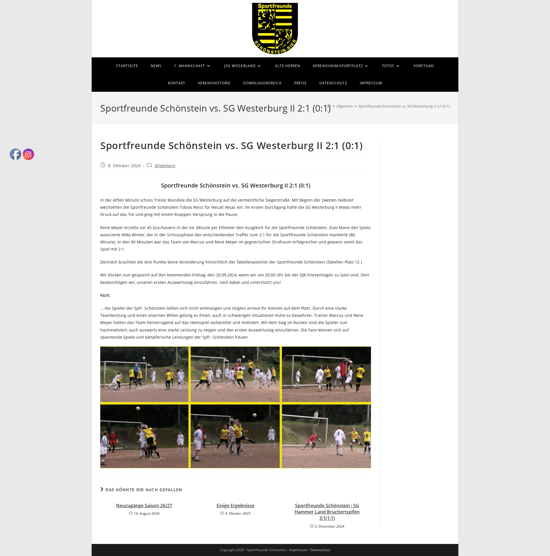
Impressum (298, 549)
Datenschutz (320, 549)
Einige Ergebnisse (235, 505)
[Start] (329, 106)
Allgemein (165, 165)
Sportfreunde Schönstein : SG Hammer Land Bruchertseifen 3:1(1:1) (327, 512)
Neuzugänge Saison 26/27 (144, 505)
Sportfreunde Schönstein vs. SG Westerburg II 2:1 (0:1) (404, 106)
